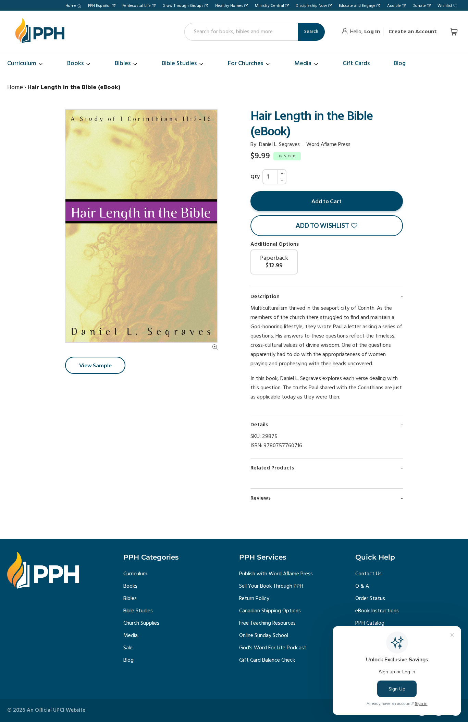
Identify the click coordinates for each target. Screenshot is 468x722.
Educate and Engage (357, 5)
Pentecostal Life (136, 5)
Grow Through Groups (183, 5)
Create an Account (413, 31)
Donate (419, 5)
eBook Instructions (377, 611)
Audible (394, 5)
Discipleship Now (311, 5)
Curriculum (135, 574)
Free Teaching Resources (267, 623)
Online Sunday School (263, 635)
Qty (255, 176)
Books (130, 586)
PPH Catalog (369, 623)
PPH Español (99, 5)
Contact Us (368, 574)
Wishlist (445, 5)
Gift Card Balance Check (267, 660)
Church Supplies (141, 623)
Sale (128, 648)
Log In (372, 31)
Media (130, 635)
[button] (326, 225)
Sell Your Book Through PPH (271, 586)
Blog (128, 660)
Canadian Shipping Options (270, 611)
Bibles (130, 598)
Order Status (370, 598)
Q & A (362, 586)
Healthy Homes (229, 5)
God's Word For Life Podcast (272, 648)
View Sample (95, 365)
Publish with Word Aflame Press (276, 574)
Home (70, 5)
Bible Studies (138, 611)
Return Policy (254, 598)
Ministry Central (269, 5)
